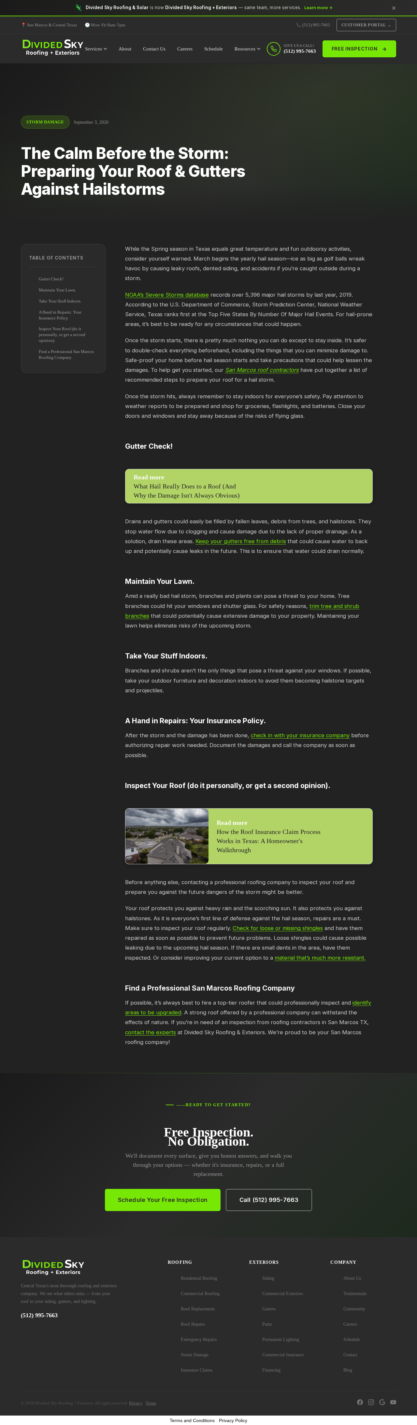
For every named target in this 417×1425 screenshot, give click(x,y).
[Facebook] (360, 1403)
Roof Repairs (193, 1324)
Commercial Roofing (200, 1293)
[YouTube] (393, 1403)
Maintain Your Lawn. (57, 290)
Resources (245, 48)
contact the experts (150, 1032)
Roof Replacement (198, 1308)
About (125, 48)
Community (354, 1308)
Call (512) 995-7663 (268, 1199)
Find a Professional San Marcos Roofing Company (66, 354)
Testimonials (355, 1293)
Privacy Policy (233, 1420)
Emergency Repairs (199, 1339)
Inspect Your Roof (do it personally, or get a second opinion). (62, 335)
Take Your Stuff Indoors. (60, 301)
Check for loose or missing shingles (278, 928)
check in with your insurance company (300, 735)
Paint (267, 1324)
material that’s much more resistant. (320, 957)
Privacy (135, 1403)
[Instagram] (371, 1403)
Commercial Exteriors (282, 1293)
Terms (151, 1403)
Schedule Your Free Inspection (163, 1199)
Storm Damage (194, 1354)
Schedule (213, 48)
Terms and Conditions (192, 1420)
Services (93, 48)
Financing (271, 1370)
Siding (268, 1278)
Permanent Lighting (280, 1339)
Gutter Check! (51, 279)
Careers (185, 48)
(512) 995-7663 (39, 1315)
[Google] (382, 1403)
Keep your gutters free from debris (240, 541)
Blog (347, 1370)
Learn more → (318, 7)
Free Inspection (359, 49)
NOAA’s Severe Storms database (167, 294)
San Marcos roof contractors (262, 370)
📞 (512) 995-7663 (313, 24)
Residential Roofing (199, 1278)
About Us (352, 1278)
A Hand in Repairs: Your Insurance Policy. (60, 315)
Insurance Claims (196, 1370)
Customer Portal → (366, 25)
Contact (350, 1354)
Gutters (269, 1308)
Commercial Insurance (283, 1354)
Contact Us (154, 48)
